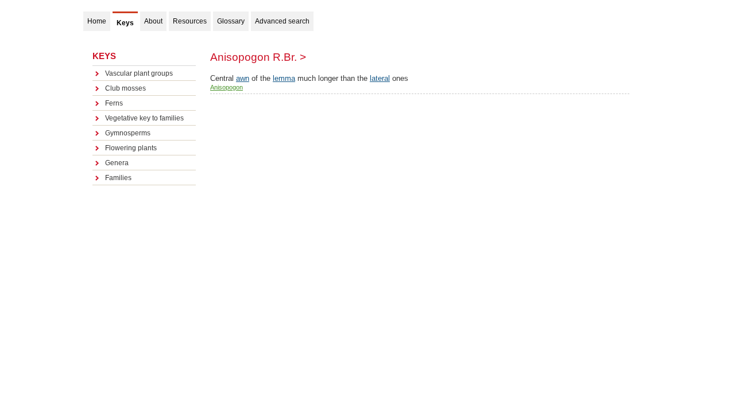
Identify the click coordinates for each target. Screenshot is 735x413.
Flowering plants (131, 148)
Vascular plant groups (139, 73)
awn (242, 78)
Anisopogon (226, 87)
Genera (117, 163)
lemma (284, 78)
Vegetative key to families (144, 118)
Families (118, 178)
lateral (380, 78)
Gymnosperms (127, 133)
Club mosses (125, 88)
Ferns (114, 103)
